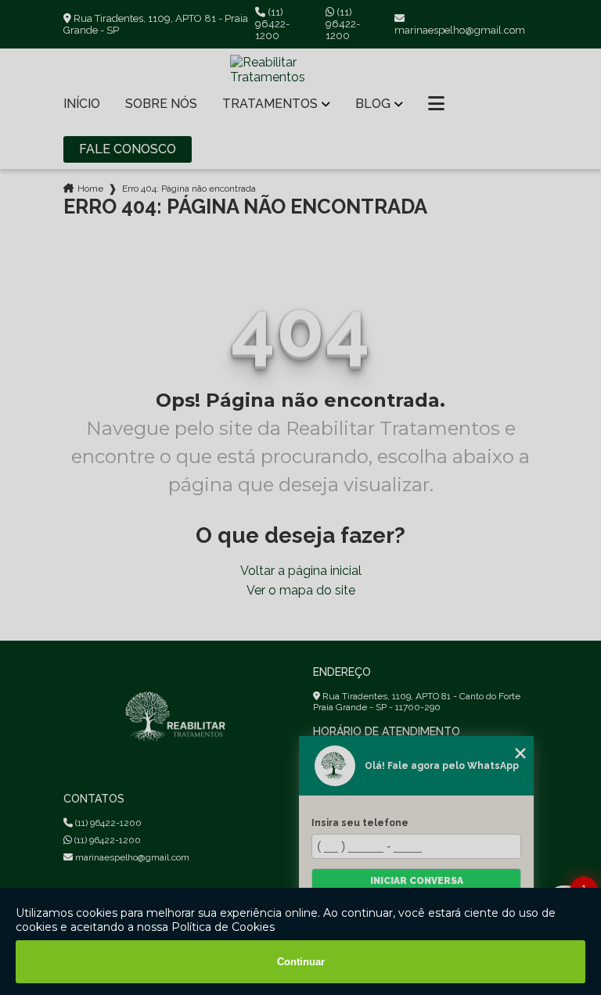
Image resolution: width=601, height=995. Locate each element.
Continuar (301, 962)
